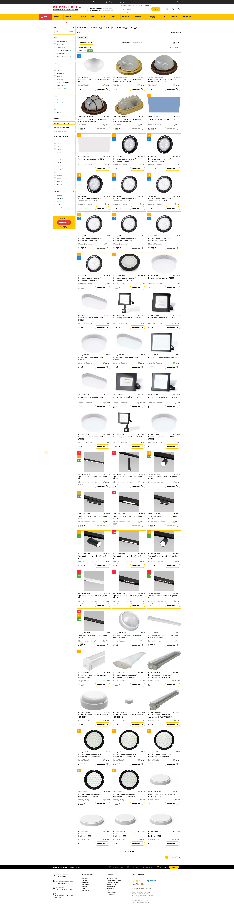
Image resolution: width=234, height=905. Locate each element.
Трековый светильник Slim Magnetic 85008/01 (127, 557)
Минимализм (61, 99)
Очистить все (174, 47)
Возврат (85, 2)
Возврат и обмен (112, 884)
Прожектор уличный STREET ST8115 (127, 318)
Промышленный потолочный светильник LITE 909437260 (160, 676)
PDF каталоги (111, 894)
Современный (62, 106)
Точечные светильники (64, 50)
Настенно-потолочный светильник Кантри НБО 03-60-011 (127, 80)
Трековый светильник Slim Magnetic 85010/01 (92, 517)
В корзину (101, 89)
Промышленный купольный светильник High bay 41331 (159, 755)
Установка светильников (114, 880)
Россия (60, 211)
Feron (59, 178)
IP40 (59, 143)
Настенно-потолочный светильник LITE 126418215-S (129, 716)
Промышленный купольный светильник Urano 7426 (124, 200)
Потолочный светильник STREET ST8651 (91, 319)
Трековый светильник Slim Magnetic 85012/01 (162, 557)
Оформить (174, 867)
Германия (60, 195)
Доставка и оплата (59, 2)
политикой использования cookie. (142, 897)
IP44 (58, 146)
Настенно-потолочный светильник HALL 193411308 (162, 795)
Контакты (133, 2)
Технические (61, 47)
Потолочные (61, 88)
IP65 (59, 152)
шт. (161, 867)
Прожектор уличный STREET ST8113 (127, 437)
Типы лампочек (111, 892)
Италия (59, 201)
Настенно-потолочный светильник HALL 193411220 (92, 835)
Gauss (59, 181)
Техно (59, 109)
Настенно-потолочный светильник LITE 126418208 (94, 716)
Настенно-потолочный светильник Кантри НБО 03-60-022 (92, 120)
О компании (87, 875)
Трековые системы (63, 53)
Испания (60, 198)
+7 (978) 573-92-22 (100, 10)
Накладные (60, 79)
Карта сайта (85, 890)
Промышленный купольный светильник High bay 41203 (124, 795)
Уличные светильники (64, 56)
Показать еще (129, 851)
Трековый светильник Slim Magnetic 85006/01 (92, 636)
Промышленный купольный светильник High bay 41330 (89, 755)
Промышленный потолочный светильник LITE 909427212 (125, 676)
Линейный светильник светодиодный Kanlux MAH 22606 (163, 636)
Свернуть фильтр (86, 43)
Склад (89, 50)
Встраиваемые (61, 70)
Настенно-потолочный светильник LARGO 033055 (92, 676)
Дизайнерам (110, 2)
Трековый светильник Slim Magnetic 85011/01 (162, 477)
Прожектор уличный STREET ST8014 (162, 318)
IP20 (59, 140)
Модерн (60, 103)
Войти (179, 2)
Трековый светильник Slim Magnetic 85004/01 (127, 597)
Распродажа (85, 884)
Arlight (59, 166)
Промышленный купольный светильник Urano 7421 (159, 160)
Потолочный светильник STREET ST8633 (91, 438)
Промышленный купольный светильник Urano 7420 (124, 160)
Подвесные (61, 85)
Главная (56, 23)
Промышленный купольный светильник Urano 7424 (89, 200)
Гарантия (74, 2)
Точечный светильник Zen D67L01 (91, 159)
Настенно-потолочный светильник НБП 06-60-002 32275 (94, 80)
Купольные (61, 73)
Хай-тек (60, 112)
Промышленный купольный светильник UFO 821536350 (124, 279)
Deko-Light (60, 169)
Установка (96, 2)
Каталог (47, 17)
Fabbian (59, 175)
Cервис (110, 875)
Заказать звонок (75, 867)
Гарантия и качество (113, 882)
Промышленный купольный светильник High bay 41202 (89, 795)
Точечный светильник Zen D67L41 (161, 119)
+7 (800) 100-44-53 (100, 8)
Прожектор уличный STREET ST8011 (127, 397)
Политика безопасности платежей (141, 888)
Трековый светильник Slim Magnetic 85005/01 (162, 597)
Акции (84, 888)
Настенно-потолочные (64, 82)
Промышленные (62, 41)
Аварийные (61, 67)
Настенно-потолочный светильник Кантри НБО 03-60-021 (162, 80)
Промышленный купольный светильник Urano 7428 (89, 239)
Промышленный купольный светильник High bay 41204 (124, 755)
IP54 (59, 149)
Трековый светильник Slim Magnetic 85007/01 (127, 517)
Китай (59, 205)
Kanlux (59, 184)
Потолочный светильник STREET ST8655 (126, 358)
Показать (63, 222)
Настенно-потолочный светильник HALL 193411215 (162, 835)
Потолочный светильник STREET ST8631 (161, 279)
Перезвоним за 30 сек (127, 5)
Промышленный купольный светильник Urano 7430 (159, 239)
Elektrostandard (62, 172)
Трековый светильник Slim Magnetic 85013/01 (92, 557)
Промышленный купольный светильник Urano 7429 (124, 239)
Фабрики (84, 880)
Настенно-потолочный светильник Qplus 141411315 (127, 636)
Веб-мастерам (111, 886)
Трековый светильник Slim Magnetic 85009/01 (162, 517)
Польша (60, 208)
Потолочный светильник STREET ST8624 (91, 358)
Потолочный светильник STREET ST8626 (161, 438)
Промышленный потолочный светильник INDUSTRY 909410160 (161, 716)
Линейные (60, 76)
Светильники (61, 44)
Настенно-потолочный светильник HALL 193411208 (127, 835)
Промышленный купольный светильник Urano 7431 (89, 279)
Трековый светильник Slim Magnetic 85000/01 (92, 597)
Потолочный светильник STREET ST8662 (91, 398)
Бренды (122, 2)
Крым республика (101, 6)
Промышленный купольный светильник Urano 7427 (159, 200)
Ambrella (60, 162)
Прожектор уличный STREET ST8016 (162, 397)
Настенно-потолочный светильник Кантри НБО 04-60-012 (127, 120)
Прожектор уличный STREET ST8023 (162, 357)
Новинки (84, 886)
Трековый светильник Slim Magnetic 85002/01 (92, 477)
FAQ (108, 890)
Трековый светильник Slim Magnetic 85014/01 (127, 477)
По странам (85, 882)
